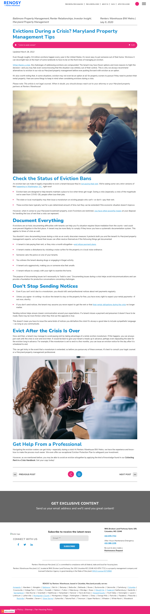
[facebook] (18, 545)
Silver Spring (48, 598)
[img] (129, 45)
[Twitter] (25, 545)
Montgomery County (41, 595)
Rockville (20, 598)
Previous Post (27, 474)
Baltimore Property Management (31, 18)
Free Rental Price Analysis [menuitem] (74, 4)
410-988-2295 (110, 543)
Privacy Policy (16, 610)
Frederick (110, 590)
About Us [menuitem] (105, 4)
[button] (16, 45)
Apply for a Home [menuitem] (124, 4)
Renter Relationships (61, 18)
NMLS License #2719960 (102, 571)
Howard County (99, 593)
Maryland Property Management (31, 22)
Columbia (131, 587)
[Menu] (144, 4)
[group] (75, 45)
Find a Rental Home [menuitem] (92, 4)
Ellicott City (100, 590)
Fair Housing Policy (43, 610)
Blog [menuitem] (113, 4)
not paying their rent (89, 184)
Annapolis (17, 587)
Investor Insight (82, 18)
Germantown (19, 593)
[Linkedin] (32, 545)
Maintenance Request (113, 550)
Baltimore (46, 587)
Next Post (125, 474)
